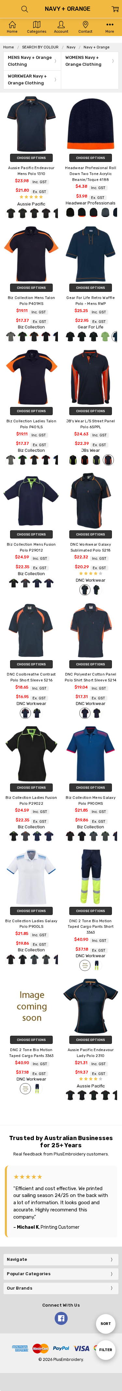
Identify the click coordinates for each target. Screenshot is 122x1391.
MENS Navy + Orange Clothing (30, 61)
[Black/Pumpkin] (70, 336)
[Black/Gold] (10, 213)
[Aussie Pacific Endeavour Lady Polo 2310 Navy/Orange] (91, 1006)
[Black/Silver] (57, 213)
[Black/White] (93, 336)
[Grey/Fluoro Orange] (25, 583)
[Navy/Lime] (96, 460)
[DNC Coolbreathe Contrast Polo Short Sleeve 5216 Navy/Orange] (31, 630)
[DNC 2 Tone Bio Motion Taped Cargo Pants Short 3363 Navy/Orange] (91, 877)
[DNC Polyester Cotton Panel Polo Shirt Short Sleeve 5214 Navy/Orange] (91, 630)
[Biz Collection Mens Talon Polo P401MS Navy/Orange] (31, 254)
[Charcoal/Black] (105, 212)
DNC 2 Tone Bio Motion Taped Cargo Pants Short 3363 (91, 927)
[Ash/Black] (10, 336)
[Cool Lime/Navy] (105, 336)
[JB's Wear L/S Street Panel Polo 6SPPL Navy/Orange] (91, 377)
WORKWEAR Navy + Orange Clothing (27, 79)
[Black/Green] (22, 213)
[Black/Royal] (57, 336)
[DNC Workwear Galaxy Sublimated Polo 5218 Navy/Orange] (91, 500)
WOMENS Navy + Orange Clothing (83, 61)
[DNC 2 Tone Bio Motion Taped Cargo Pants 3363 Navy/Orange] (31, 1006)
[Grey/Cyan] (93, 836)
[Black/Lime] (73, 460)
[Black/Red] (45, 213)
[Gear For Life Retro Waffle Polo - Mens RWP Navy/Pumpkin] (91, 254)
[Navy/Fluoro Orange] (48, 583)
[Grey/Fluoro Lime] (105, 836)
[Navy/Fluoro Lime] (37, 583)
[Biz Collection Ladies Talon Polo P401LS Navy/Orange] (31, 377)
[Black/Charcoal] (70, 212)
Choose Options (31, 158)
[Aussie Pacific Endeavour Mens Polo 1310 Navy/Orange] (31, 124)
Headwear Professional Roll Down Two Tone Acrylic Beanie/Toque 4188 (90, 174)
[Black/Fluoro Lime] (13, 583)
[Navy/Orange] (108, 460)
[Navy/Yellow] (96, 589)
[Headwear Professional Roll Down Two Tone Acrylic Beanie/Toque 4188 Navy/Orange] (91, 124)
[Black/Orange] (34, 213)
